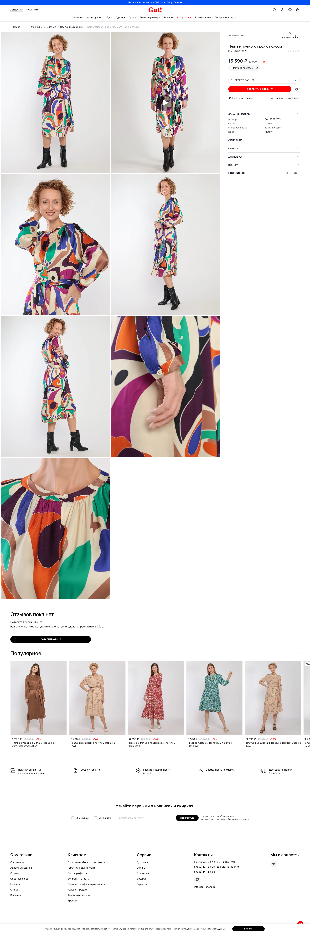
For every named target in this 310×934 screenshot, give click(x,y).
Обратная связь (19, 878)
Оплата (233, 148)
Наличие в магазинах (287, 98)
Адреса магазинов (21, 867)
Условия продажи (78, 889)
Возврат (234, 164)
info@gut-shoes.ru (205, 886)
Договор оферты (77, 873)
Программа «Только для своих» (86, 862)
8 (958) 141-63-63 (204, 871)
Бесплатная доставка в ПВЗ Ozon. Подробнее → (155, 2)
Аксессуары (94, 17)
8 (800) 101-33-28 (204, 866)
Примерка (143, 873)
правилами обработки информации (232, 819)
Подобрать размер (243, 98)
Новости (15, 884)
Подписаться (187, 817)
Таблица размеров (79, 895)
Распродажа (184, 17)
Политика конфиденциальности (86, 884)
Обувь (108, 17)
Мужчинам (32, 10)
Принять (248, 929)
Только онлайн (203, 17)
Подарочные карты (225, 17)
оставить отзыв (51, 639)
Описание (235, 140)
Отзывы (14, 873)
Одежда (120, 17)
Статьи (14, 889)
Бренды (168, 17)
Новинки (78, 17)
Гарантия (142, 884)
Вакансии (15, 895)
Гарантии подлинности (81, 867)
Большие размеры (150, 17)
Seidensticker (236, 35)
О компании (17, 862)
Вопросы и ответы (78, 878)
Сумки (132, 17)
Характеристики (240, 113)
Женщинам (16, 10)
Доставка (235, 156)
